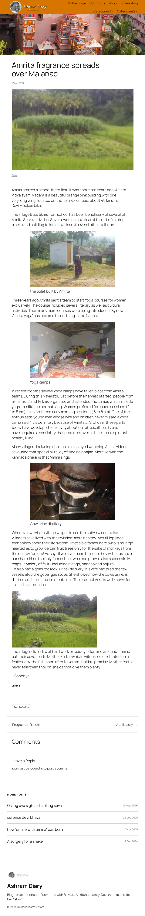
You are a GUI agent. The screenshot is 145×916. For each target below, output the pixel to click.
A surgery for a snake (25, 841)
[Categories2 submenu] (137, 11)
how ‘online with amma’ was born (35, 829)
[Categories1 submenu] (112, 11)
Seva (15, 175)
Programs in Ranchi (25, 724)
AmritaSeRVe (21, 707)
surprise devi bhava (23, 817)
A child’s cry (124, 724)
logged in (36, 768)
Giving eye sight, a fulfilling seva (34, 805)
